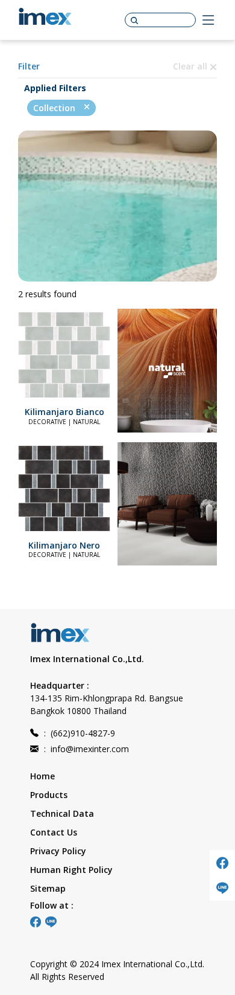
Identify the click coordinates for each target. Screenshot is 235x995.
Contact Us (53, 832)
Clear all (191, 66)
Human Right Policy (71, 869)
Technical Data (62, 813)
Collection (55, 108)
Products (48, 794)
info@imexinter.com (86, 749)
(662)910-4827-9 (79, 733)
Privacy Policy (58, 851)
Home (42, 776)
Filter (29, 66)
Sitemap (48, 888)
